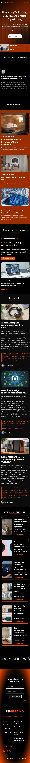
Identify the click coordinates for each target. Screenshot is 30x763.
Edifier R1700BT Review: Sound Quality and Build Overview (13, 459)
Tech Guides (13, 46)
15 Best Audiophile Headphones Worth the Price (12, 325)
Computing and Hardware (19, 728)
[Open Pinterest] (7, 751)
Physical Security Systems (19, 733)
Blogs (5, 721)
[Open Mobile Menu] (28, 2)
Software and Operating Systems (20, 739)
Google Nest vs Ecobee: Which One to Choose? (20, 544)
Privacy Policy (7, 732)
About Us (6, 725)
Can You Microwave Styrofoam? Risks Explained (11, 142)
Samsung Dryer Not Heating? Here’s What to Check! (12, 212)
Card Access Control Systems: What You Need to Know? (13, 77)
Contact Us (6, 728)
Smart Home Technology (18, 722)
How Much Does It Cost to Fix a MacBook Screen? (13, 284)
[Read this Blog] (28, 139)
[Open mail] (10, 751)
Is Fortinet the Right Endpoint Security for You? (14, 391)
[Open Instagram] (4, 751)
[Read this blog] (15, 312)
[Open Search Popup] (24, 2)
